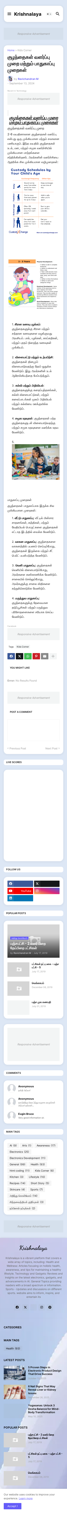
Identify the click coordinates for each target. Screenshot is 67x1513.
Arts (26, 1145)
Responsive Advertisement (33, 33)
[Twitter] (19, 656)
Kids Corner (24, 50)
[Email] (44, 656)
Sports (36, 1189)
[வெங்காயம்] (18, 988)
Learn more (26, 1498)
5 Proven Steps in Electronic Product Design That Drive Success (44, 1370)
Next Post (51, 748)
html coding (20, 1170)
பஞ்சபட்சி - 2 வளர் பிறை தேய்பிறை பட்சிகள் (41, 1436)
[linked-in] (33, 1307)
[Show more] (53, 656)
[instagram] (47, 891)
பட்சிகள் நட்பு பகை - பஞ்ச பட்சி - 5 (45, 965)
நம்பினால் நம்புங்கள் (22, 1208)
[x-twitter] (47, 884)
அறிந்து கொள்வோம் (23, 1195)
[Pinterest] (36, 656)
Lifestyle (37, 1176)
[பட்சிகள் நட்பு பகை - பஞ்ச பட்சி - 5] (18, 969)
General (17, 1164)
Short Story (40, 1183)
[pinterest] (50, 1307)
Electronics (19, 1151)
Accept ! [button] (12, 1506)
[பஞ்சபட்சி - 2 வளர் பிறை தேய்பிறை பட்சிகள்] (15, 1440)
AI (13, 1145)
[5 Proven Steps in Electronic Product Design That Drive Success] (15, 1373)
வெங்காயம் (38, 983)
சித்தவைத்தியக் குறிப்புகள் (27, 1202)
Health (38, 1164)
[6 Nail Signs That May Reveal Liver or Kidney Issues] (15, 1392)
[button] (9, 14)
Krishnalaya (28, 14)
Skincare (17, 1189)
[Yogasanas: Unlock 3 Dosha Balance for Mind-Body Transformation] (15, 1411)
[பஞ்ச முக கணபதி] (18, 1007)
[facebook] (20, 884)
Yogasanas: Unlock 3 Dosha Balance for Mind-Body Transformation (44, 1409)
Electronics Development (27, 1158)
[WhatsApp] (28, 656)
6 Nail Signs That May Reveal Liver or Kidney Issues (42, 1390)
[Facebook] (11, 656)
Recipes (17, 1183)
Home (11, 50)
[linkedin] (20, 898)
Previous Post (17, 748)
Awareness (46, 1145)
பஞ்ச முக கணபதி (41, 1002)
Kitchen (16, 1176)
